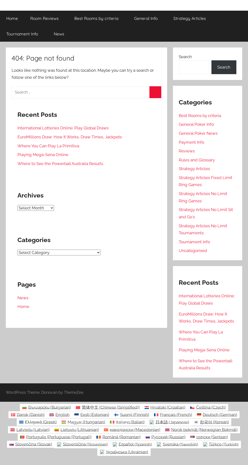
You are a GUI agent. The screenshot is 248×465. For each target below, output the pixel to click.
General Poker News (198, 133)
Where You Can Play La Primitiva (48, 145)
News (59, 33)
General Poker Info (196, 124)
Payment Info (191, 142)
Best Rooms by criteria (96, 18)
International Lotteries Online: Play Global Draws (62, 128)
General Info (146, 18)
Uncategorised (193, 250)
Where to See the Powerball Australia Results (60, 163)
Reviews (187, 151)
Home (12, 18)
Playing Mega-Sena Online (42, 154)
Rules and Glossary (197, 160)
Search (185, 56)
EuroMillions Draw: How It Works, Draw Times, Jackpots (69, 136)
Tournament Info (22, 33)
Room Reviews (44, 18)
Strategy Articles (189, 18)
